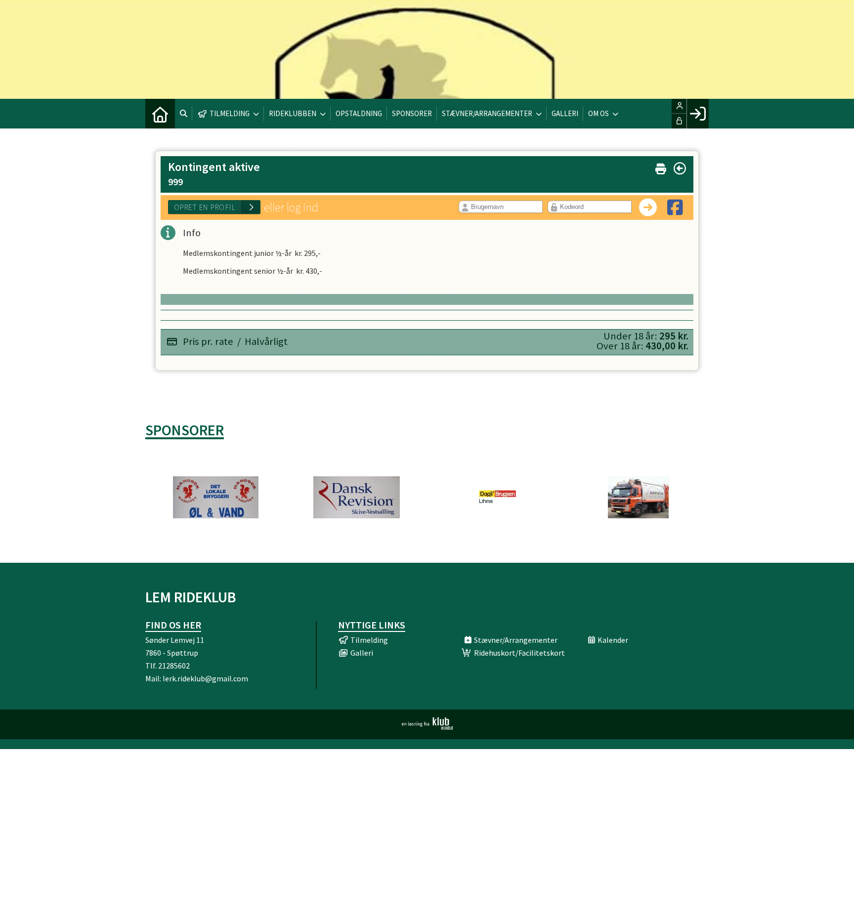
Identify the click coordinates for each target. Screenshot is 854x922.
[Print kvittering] (660, 167)
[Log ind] (697, 113)
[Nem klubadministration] (427, 727)
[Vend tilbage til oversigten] (680, 168)
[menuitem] (160, 113)
